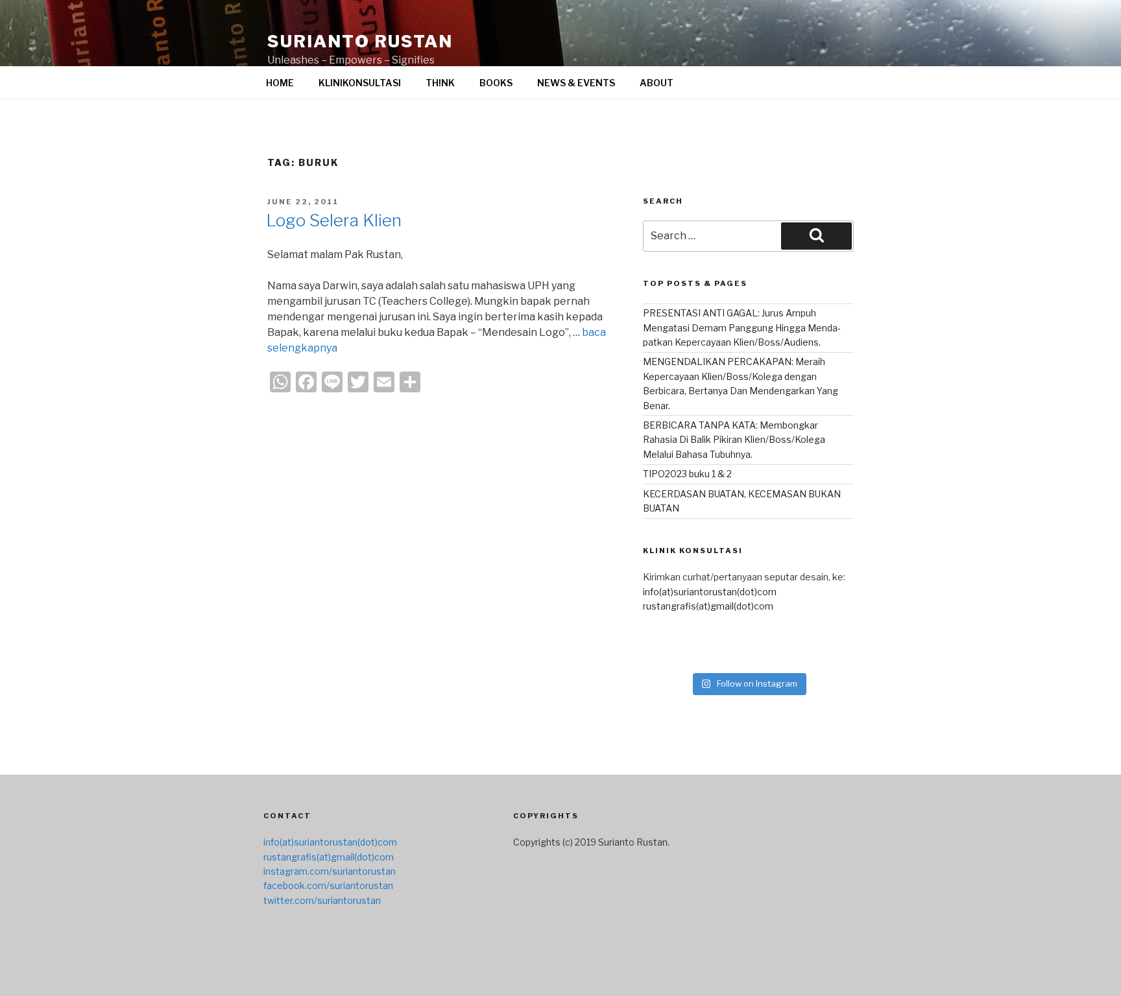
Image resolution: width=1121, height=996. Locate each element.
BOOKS (495, 82)
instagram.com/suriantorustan (329, 871)
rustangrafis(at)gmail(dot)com (708, 605)
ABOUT (656, 82)
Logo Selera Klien (334, 220)
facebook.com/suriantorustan (328, 885)
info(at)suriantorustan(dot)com (710, 591)
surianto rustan (360, 41)
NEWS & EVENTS (576, 82)
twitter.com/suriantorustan (322, 900)
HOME (280, 82)
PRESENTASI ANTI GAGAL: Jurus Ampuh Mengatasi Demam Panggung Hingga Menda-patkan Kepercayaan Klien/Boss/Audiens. (742, 327)
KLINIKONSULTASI (360, 82)
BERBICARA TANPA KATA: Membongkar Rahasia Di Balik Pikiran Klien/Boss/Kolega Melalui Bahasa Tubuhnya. (734, 440)
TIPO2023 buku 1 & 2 (687, 473)
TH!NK (440, 82)
